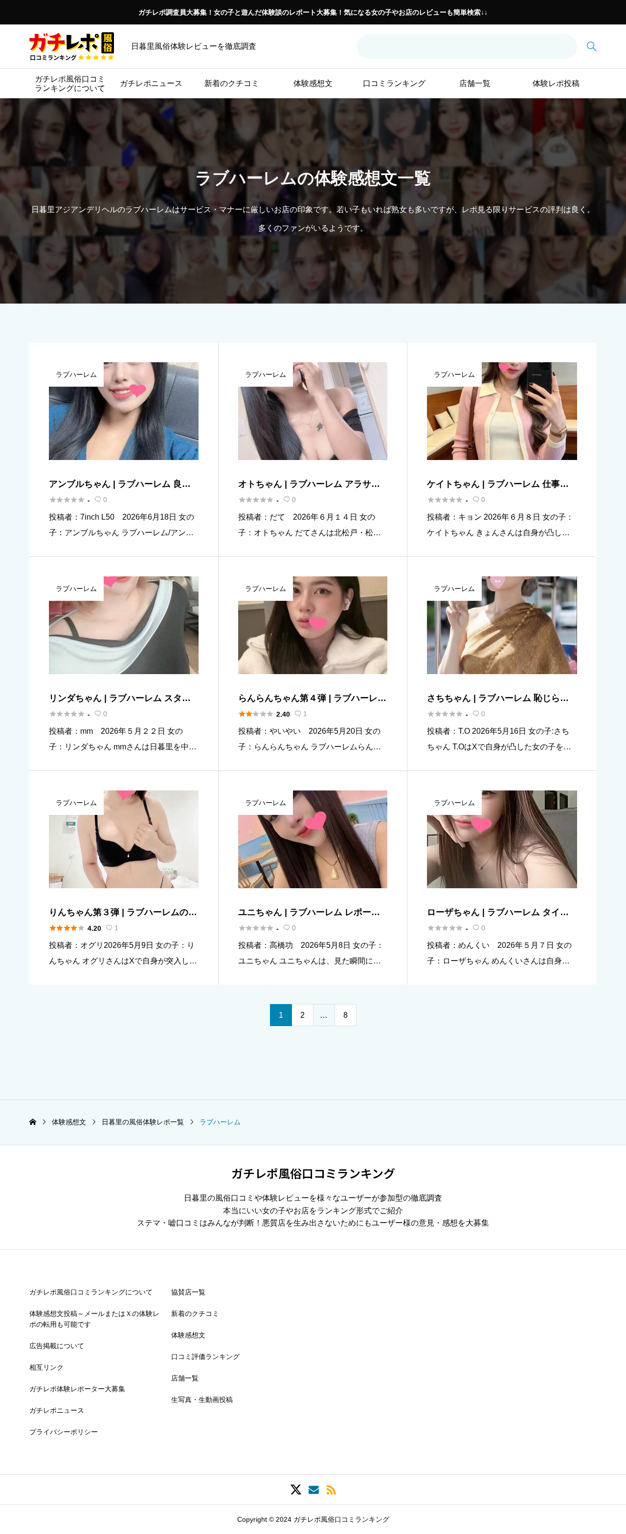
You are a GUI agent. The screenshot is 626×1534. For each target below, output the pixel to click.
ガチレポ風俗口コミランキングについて (70, 83)
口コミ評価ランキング (205, 1356)
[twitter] (296, 1489)
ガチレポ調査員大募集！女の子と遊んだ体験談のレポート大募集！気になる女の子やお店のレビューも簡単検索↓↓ (313, 12)
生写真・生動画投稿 (202, 1399)
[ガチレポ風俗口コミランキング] (71, 46)
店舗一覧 (475, 83)
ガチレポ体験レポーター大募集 (77, 1389)
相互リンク (46, 1367)
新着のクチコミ (231, 83)
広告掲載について (56, 1346)
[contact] (314, 1490)
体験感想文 (313, 83)
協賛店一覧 (188, 1292)
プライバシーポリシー (63, 1432)
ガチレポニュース (151, 83)
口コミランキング (394, 83)
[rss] (331, 1490)
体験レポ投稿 (556, 83)
